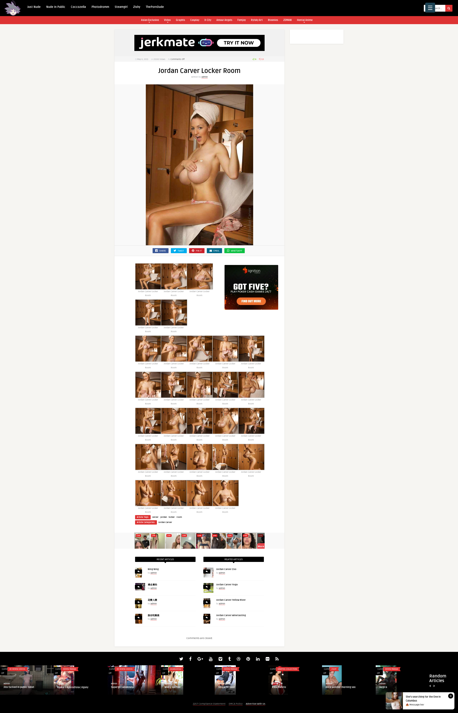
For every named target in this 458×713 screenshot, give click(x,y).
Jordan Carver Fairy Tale (340, 687)
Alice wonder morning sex (126, 687)
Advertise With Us (255, 703)
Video (167, 20)
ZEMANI (287, 20)
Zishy (136, 7)
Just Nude (34, 7)
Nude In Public (55, 7)
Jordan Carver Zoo (226, 569)
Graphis (180, 20)
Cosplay (194, 20)
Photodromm (100, 7)
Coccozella (78, 7)
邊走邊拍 (152, 584)
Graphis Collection (72, 669)
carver (155, 517)
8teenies (273, 20)
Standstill (278, 687)
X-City (207, 20)
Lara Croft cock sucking (232, 687)
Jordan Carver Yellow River (231, 600)
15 (262, 59)
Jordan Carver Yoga (227, 584)
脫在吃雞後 (153, 615)
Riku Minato (64, 687)
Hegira (168, 687)
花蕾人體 (152, 600)
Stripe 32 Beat (12, 687)
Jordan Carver (165, 522)
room (179, 517)
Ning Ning (153, 569)
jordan (163, 517)
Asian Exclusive (150, 20)
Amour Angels (224, 20)
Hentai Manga (15, 669)
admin (204, 77)
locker (172, 517)
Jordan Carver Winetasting (231, 615)
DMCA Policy (236, 703)
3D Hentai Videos (232, 669)
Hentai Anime (305, 20)
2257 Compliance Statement (209, 703)
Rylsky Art (257, 20)
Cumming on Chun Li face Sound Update (402, 687)
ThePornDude (155, 7)
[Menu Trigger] (430, 8)
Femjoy (241, 20)
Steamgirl (121, 7)
